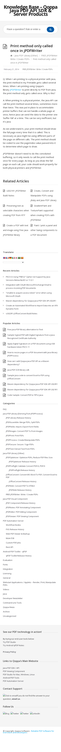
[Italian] (13, 258)
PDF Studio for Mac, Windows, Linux (19, 674)
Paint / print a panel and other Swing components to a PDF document (43, 230)
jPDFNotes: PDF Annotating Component (23, 507)
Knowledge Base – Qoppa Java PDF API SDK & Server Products (30, 10)
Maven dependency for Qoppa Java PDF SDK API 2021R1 (32, 389)
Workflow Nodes (13, 525)
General (6, 578)
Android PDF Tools (11, 677)
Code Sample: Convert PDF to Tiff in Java (25, 395)
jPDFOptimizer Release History (22, 461)
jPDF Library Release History (18, 417)
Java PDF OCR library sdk (18, 370)
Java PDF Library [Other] (26, 55)
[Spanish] (22, 258)
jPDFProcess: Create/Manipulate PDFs (23, 440)
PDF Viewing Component (14, 671)
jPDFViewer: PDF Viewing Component (22, 516)
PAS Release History (15, 529)
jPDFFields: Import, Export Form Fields (22, 426)
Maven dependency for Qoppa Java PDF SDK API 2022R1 (31, 300)
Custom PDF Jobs (13, 542)
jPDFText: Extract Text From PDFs (20, 449)
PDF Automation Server (13, 520)
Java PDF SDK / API (11, 668)
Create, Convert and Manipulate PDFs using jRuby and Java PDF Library (43, 195)
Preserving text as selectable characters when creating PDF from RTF (16, 210)
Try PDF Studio (9, 642)
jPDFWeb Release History (20, 490)
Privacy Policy (9, 652)
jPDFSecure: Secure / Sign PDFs (20, 444)
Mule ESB (10, 538)
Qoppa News (9, 607)
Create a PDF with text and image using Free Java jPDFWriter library (15, 230)
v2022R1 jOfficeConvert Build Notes (21, 313)
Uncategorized (9, 616)
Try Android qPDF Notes (13, 645)
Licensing (7, 573)
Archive (6, 611)
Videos (6, 589)
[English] (4, 258)
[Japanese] (16, 258)
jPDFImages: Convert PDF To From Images (24, 431)
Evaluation (7, 560)
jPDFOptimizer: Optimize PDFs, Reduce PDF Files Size (29, 457)
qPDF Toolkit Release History (19, 555)
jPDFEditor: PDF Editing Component (21, 512)
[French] (7, 258)
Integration (8, 569)
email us (16, 699)
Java (5, 594)
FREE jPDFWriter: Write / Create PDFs (38, 69)
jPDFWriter (15, 89)
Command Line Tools (12, 602)
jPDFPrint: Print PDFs (15, 435)
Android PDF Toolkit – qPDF (15, 551)
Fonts (5, 564)
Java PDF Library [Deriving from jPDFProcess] (23, 413)
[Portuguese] (19, 258)
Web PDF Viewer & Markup (18, 533)
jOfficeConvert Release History (22, 481)
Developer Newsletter (13, 598)
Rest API (9, 547)
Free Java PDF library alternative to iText (25, 329)
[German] (10, 258)
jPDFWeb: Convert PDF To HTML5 (20, 486)
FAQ (5, 409)
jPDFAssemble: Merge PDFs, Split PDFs (23, 422)
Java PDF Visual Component (15, 499)
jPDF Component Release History (20, 503)
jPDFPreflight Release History (22, 470)
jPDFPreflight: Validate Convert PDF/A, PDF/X (25, 466)
